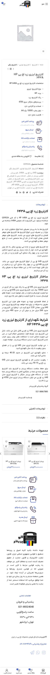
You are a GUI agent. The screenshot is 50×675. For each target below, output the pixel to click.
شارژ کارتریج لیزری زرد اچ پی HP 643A (28, 182)
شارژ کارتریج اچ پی (33, 179)
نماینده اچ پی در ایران (34, 188)
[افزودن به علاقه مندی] (29, 441)
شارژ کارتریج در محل (16, 179)
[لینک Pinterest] (23, 192)
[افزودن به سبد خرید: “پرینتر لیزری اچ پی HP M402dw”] (6, 446)
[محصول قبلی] (13, 69)
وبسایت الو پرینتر (25, 397)
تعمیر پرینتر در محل (35, 176)
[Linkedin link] (20, 192)
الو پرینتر (14, 173)
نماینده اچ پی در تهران (16, 188)
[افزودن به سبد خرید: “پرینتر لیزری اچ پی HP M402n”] (29, 446)
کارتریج (34, 65)
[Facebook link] (30, 192)
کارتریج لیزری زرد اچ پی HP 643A (25, 185)
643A (21, 173)
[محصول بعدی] (8, 69)
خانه (41, 65)
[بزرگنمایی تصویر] (43, 51)
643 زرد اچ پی (30, 173)
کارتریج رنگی (12, 65)
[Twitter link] (27, 192)
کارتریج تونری (24, 65)
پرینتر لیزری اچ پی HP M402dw (13, 462)
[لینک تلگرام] (17, 192)
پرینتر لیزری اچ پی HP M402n (36, 462)
